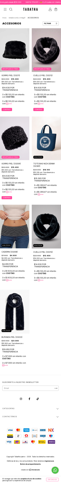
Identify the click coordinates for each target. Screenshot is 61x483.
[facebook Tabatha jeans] (30, 399)
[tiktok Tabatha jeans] (38, 399)
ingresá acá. (49, 461)
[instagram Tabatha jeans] (21, 399)
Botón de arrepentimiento (30, 464)
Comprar (6, 109)
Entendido (52, 479)
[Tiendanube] (30, 470)
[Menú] (5, 10)
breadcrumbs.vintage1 (17, 18)
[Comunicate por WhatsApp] (55, 470)
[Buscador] (10, 10)
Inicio (4, 18)
